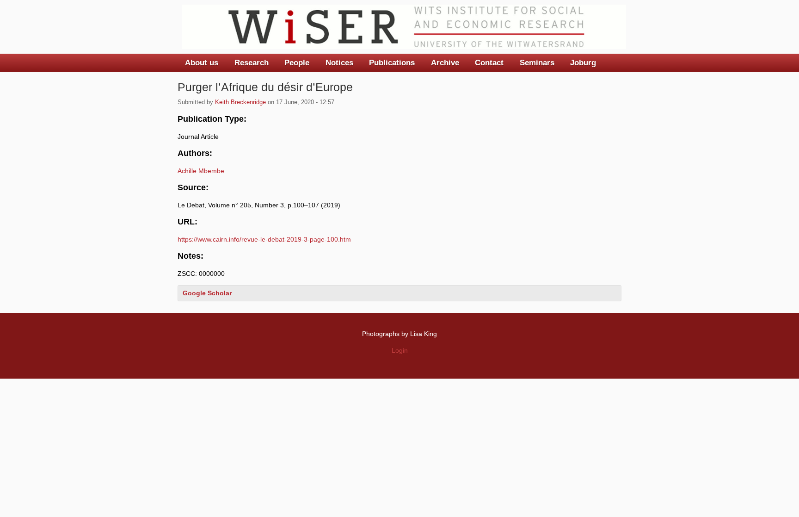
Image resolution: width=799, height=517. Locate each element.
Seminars (537, 62)
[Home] (404, 27)
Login (400, 350)
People (296, 62)
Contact (489, 62)
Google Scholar (207, 293)
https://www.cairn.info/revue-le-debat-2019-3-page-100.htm (264, 239)
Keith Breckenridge (240, 102)
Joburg (583, 62)
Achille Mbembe (201, 170)
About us (201, 62)
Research (251, 62)
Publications (392, 62)
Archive (445, 62)
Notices (339, 62)
